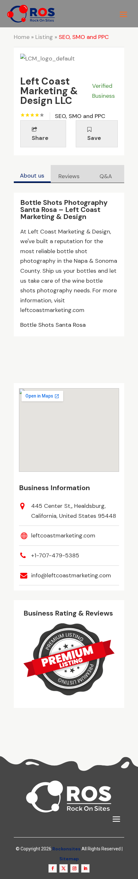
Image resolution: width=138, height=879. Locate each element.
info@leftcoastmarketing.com (71, 575)
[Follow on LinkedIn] (85, 868)
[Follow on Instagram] (74, 868)
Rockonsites (66, 849)
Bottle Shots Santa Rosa (53, 325)
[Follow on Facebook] (52, 868)
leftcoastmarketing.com (63, 535)
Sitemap (69, 859)
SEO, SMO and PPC (84, 37)
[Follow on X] (63, 868)
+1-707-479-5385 (55, 555)
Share (40, 138)
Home (22, 37)
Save (94, 138)
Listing (44, 37)
